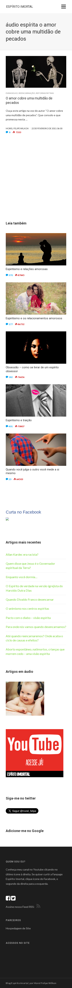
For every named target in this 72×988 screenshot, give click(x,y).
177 (11, 324)
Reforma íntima (45, 93)
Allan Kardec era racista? (22, 554)
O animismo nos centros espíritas (27, 608)
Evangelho (12, 93)
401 (11, 426)
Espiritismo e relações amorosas (27, 269)
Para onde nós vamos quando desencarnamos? (36, 627)
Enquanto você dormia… (21, 577)
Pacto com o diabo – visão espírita (28, 617)
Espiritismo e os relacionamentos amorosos (34, 318)
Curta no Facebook (23, 512)
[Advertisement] (36, 183)
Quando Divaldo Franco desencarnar (30, 599)
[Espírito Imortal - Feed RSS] (37, 906)
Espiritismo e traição (19, 420)
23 (10, 479)
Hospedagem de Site (18, 928)
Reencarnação (27, 93)
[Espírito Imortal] (7, 518)
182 (11, 377)
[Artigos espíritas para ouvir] (25, 698)
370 (11, 275)
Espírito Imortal (19, 6)
